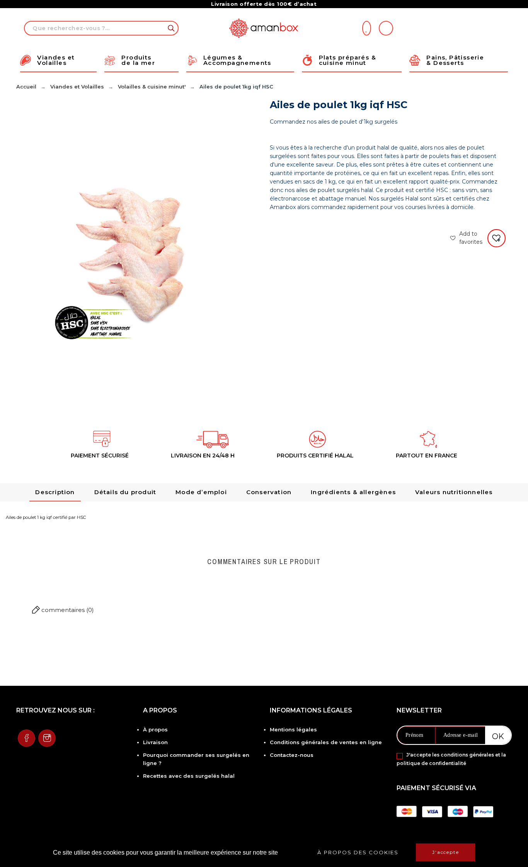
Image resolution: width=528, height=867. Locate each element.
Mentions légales (293, 729)
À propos (155, 729)
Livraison (155, 742)
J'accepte (445, 852)
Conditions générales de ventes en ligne (326, 742)
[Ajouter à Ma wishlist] (496, 238)
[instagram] (47, 738)
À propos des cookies (358, 852)
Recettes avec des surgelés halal (189, 776)
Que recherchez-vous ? (169, 28)
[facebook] (26, 738)
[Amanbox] (264, 28)
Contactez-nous (291, 755)
